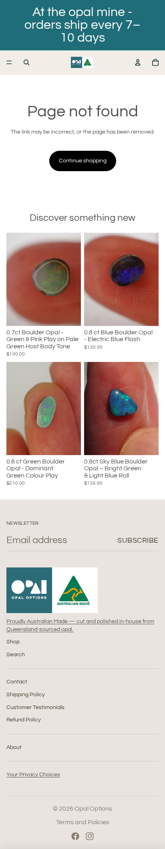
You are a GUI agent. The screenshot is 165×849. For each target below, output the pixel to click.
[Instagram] (90, 836)
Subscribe (138, 540)
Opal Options (93, 808)
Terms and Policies (82, 822)
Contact (16, 682)
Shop (13, 642)
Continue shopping (83, 161)
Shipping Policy (25, 694)
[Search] (26, 62)
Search (15, 654)
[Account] (138, 62)
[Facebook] (75, 836)
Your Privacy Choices (33, 774)
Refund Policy (23, 720)
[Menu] (9, 62)
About (14, 747)
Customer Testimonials (35, 707)
